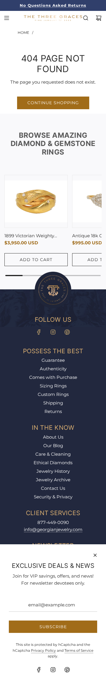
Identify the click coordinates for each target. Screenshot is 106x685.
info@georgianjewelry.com (53, 529)
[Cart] (98, 17)
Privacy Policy (43, 650)
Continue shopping (53, 102)
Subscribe (53, 626)
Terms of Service (78, 650)
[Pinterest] (67, 332)
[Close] (95, 555)
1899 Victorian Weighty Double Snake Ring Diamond (29, 236)
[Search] (85, 17)
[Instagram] (53, 332)
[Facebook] (38, 332)
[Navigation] (6, 17)
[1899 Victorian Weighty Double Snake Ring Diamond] (36, 201)
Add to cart (36, 259)
